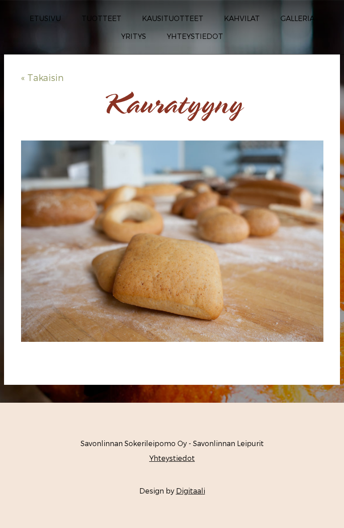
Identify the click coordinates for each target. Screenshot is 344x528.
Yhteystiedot (195, 36)
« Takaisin (42, 77)
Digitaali (190, 490)
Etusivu (45, 18)
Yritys (133, 36)
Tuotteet (101, 18)
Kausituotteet (172, 18)
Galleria (297, 18)
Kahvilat (242, 18)
